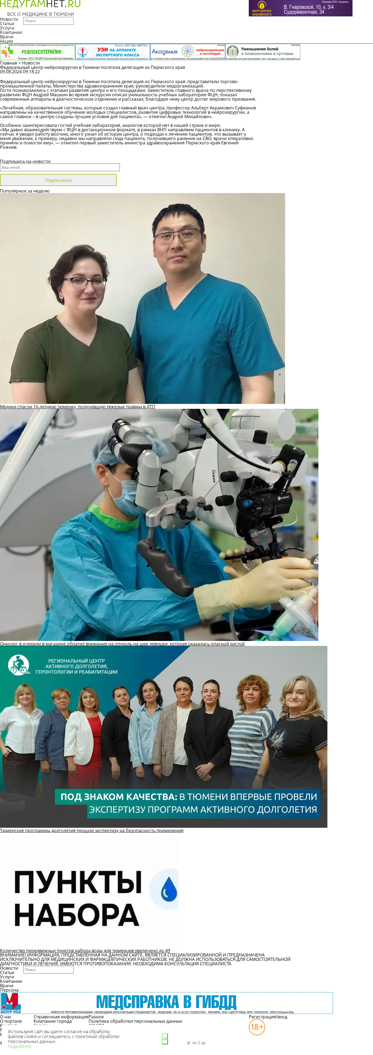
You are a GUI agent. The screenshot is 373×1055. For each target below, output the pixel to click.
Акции (6, 41)
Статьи (7, 24)
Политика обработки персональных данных (135, 1021)
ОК (164, 1039)
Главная (8, 63)
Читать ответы (342, 74)
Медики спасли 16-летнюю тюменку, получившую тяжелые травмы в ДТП (77, 406)
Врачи (6, 37)
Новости (9, 19)
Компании (11, 32)
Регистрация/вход (268, 1017)
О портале (11, 1021)
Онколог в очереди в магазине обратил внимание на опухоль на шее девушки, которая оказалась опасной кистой (122, 644)
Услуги (7, 28)
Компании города (53, 1021)
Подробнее (19, 1046)
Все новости (18, 154)
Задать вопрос (300, 74)
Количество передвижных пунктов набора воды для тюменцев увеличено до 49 (85, 950)
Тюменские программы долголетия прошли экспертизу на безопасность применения (91, 830)
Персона (9, 990)
